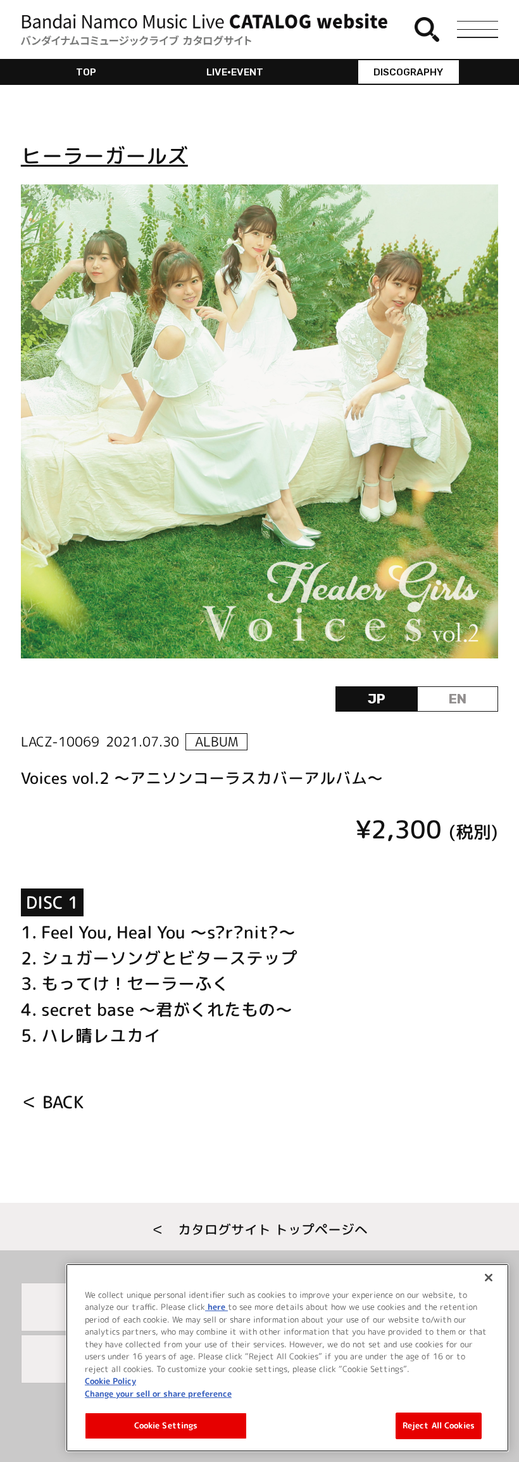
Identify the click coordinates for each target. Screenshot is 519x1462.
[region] (287, 1358)
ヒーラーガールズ (104, 155)
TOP (86, 72)
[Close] (489, 1278)
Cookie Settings (166, 1425)
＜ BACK (52, 1102)
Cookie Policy (110, 1381)
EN (457, 699)
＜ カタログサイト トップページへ (259, 1229)
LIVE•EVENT (234, 72)
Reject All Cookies (439, 1425)
